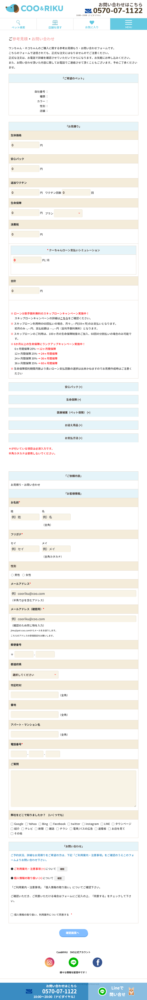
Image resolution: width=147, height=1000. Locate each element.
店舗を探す (55, 27)
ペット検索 (18, 27)
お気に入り (92, 27)
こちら (64, 318)
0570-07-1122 (118, 11)
